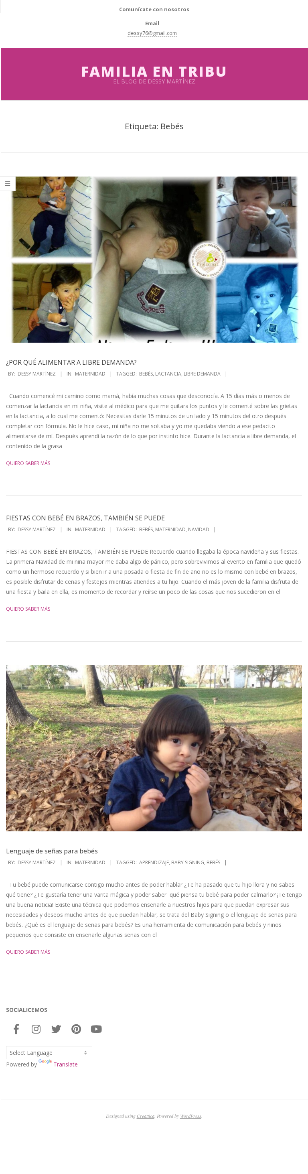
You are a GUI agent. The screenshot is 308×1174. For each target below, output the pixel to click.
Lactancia (168, 373)
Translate (65, 1064)
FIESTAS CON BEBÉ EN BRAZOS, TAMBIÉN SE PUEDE (85, 518)
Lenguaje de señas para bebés (52, 851)
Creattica (145, 1116)
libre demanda (202, 373)
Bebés (146, 373)
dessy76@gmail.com (152, 33)
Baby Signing (187, 862)
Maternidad (90, 373)
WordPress (190, 1116)
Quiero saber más (28, 463)
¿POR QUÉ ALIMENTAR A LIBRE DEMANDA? (71, 362)
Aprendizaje (154, 862)
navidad (198, 529)
